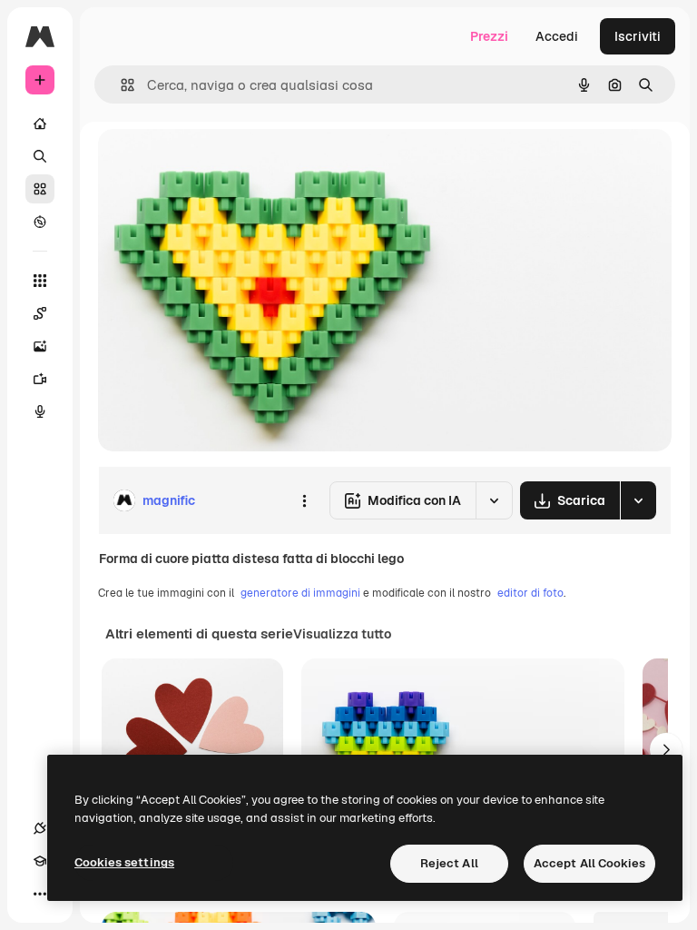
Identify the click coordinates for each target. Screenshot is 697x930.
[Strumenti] (39, 280)
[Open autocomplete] (120, 85)
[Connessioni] (39, 828)
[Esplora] (39, 221)
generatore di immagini (300, 593)
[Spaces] (39, 313)
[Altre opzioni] (304, 500)
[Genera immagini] (39, 346)
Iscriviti (637, 36)
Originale (218, 163)
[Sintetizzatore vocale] (39, 411)
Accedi (556, 36)
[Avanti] (666, 749)
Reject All (449, 863)
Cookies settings (124, 862)
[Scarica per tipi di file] (638, 500)
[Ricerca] (39, 156)
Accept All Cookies (589, 863)
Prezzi (489, 36)
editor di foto (530, 593)
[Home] (39, 123)
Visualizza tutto (342, 634)
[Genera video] (39, 378)
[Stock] (39, 188)
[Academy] (39, 861)
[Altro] (39, 893)
